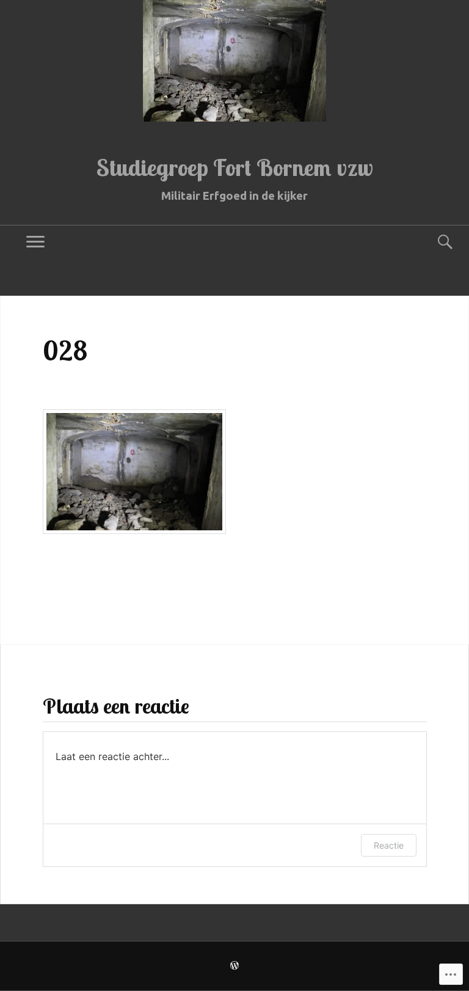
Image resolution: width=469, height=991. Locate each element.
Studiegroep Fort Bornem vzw (234, 167)
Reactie (389, 845)
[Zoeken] (433, 242)
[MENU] (35, 242)
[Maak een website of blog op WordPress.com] (234, 966)
